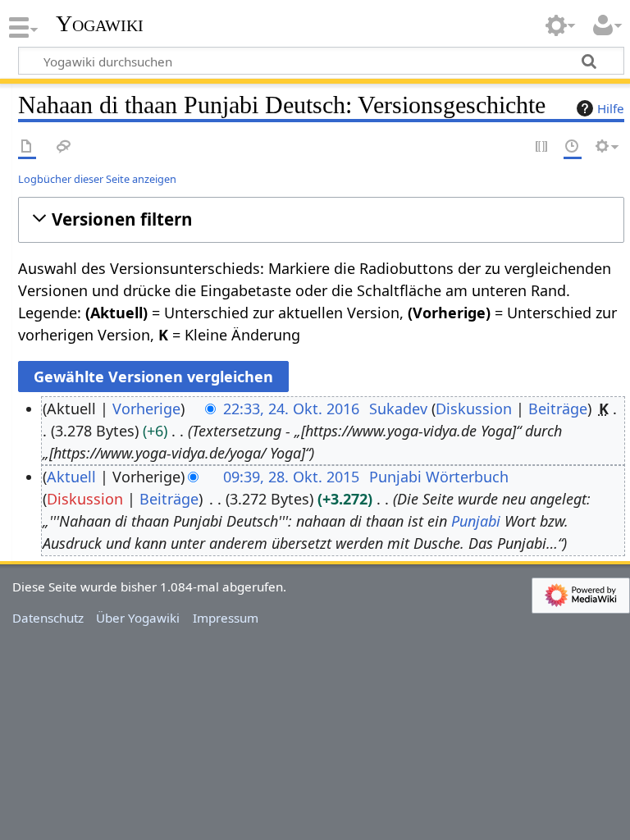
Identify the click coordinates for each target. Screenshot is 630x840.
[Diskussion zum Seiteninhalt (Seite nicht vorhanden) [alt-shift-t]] (64, 147)
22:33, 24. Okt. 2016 (291, 408)
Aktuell (71, 476)
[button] (321, 219)
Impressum (225, 617)
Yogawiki (100, 23)
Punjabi (475, 521)
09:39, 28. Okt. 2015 (291, 476)
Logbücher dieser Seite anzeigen (97, 178)
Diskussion (474, 408)
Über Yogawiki (138, 617)
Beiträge (557, 408)
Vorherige (146, 408)
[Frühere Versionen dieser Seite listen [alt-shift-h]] (573, 147)
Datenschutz (48, 617)
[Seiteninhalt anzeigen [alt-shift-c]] (27, 147)
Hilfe (610, 108)
